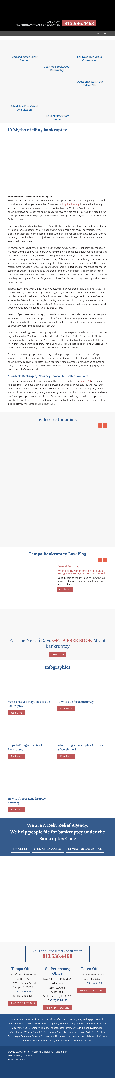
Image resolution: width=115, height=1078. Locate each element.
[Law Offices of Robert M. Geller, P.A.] (57, 15)
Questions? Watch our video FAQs (90, 83)
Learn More (57, 654)
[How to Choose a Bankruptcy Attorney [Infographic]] (32, 778)
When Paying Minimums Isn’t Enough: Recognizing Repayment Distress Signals (82, 572)
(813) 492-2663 (93, 983)
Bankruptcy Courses (48, 848)
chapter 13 (85, 381)
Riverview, (70, 1027)
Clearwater (18, 1027)
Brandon (98, 1027)
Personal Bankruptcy (69, 566)
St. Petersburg (32, 1027)
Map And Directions (23, 1003)
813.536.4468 (79, 23)
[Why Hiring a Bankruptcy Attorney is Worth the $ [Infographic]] (79, 738)
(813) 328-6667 (24, 991)
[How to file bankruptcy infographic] (79, 694)
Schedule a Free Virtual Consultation (24, 108)
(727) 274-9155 (58, 1000)
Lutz (79, 1027)
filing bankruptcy (70, 204)
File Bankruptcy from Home (57, 117)
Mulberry (79, 1032)
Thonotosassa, (57, 1027)
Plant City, (87, 1027)
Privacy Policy (15, 1055)
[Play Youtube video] (57, 164)
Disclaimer (61, 1051)
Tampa (44, 1027)
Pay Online (20, 848)
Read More (65, 589)
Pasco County (48, 1040)
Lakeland (68, 1032)
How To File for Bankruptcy (76, 701)
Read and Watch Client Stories (24, 58)
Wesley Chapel (32, 1032)
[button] (99, 33)
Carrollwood (16, 1032)
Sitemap (28, 1055)
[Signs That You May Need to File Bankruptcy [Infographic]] (29, 694)
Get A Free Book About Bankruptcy (57, 68)
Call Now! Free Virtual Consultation (90, 58)
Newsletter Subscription (85, 848)
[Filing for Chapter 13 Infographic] (29, 738)
